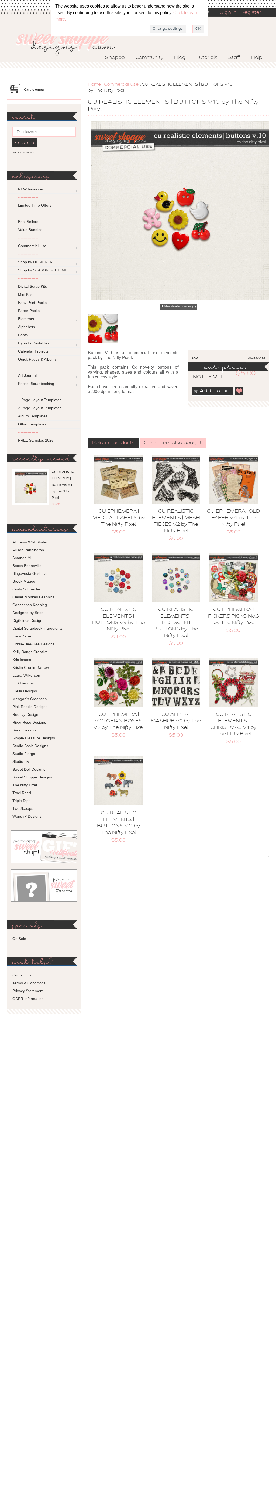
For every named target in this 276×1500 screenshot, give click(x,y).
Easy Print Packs (32, 302)
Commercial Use (121, 84)
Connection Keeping (29, 605)
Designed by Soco (27, 612)
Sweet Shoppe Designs (32, 777)
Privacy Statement (27, 991)
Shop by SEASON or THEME (42, 270)
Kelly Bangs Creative (30, 652)
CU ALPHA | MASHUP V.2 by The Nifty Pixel (176, 721)
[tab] (113, 443)
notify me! (203, 377)
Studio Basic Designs (30, 746)
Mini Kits (25, 294)
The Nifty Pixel (24, 785)
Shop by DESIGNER (35, 262)
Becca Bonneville (27, 565)
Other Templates (32, 424)
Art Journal (27, 375)
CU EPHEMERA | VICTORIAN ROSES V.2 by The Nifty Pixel (119, 721)
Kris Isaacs (21, 659)
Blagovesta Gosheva (30, 573)
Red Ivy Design (25, 714)
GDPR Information (28, 998)
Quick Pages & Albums (37, 359)
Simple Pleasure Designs (33, 738)
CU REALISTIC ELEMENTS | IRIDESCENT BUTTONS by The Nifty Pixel (176, 623)
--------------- (28, 197)
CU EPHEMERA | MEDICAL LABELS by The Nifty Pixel (118, 518)
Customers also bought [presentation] (173, 443)
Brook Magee (23, 581)
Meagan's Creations (29, 699)
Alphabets (26, 327)
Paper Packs (29, 310)
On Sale (19, 939)
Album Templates (32, 416)
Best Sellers (28, 221)
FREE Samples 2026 (36, 440)
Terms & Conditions (29, 983)
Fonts (23, 335)
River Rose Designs (29, 722)
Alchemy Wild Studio (29, 542)
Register (251, 13)
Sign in (228, 13)
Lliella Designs (24, 691)
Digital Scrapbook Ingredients (37, 628)
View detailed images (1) (180, 306)
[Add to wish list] (239, 391)
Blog (179, 58)
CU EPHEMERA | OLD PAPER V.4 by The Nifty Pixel (233, 518)
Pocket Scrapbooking (36, 383)
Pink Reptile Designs (29, 706)
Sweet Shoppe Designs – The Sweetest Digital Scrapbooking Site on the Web (70, 42)
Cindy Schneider (26, 589)
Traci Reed (21, 793)
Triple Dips (21, 800)
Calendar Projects (33, 351)
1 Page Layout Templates (39, 400)
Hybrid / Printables (33, 343)
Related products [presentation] (113, 443)
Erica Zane (21, 636)
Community (149, 58)
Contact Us (21, 975)
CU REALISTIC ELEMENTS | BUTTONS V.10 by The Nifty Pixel (63, 485)
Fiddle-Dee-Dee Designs (33, 644)
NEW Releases (31, 189)
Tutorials (207, 58)
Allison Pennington (28, 550)
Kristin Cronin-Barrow (30, 667)
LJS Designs (23, 683)
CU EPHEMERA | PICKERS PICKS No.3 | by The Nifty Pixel (233, 616)
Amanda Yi (21, 558)
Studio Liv (20, 761)
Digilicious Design (27, 620)
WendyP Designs (27, 816)
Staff (234, 58)
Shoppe (115, 58)
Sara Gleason (24, 730)
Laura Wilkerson (26, 675)
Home (94, 84)
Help (256, 58)
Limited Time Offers (34, 205)
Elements (26, 319)
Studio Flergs (23, 753)
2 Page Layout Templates (39, 408)
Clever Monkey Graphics (33, 597)
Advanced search (23, 152)
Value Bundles (30, 229)
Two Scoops (22, 808)
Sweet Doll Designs (28, 769)
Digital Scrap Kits (32, 286)
